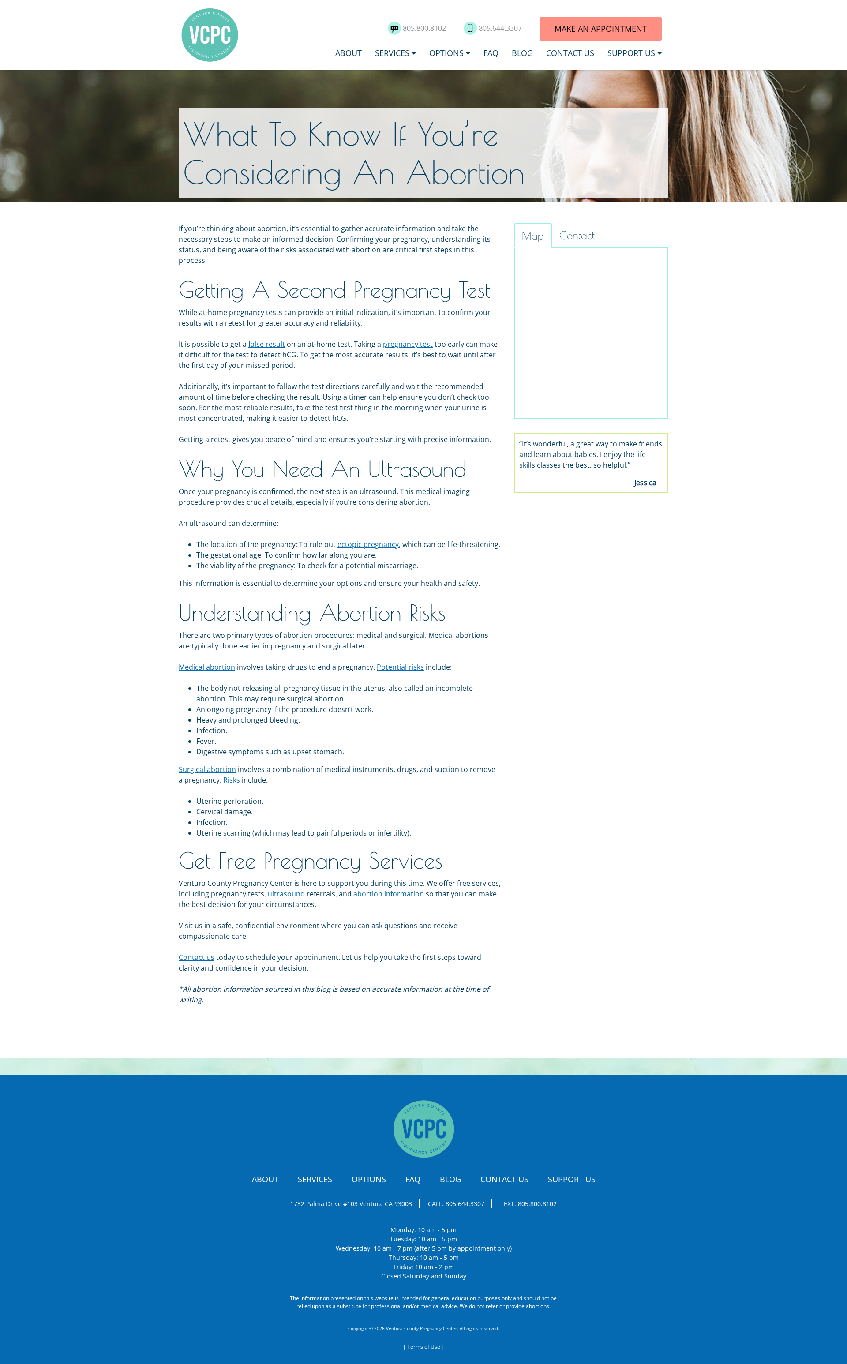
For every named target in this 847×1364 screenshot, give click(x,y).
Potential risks (400, 667)
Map (533, 235)
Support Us (631, 53)
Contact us (196, 957)
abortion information (388, 894)
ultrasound (286, 894)
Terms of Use (423, 1346)
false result (266, 344)
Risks (231, 780)
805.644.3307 (501, 28)
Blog (522, 53)
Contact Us (570, 53)
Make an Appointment (601, 28)
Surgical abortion (207, 769)
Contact (577, 235)
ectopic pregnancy (368, 544)
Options (446, 53)
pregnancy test (408, 344)
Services (392, 53)
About (348, 53)
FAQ (490, 53)
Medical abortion (207, 667)
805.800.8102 (425, 28)
